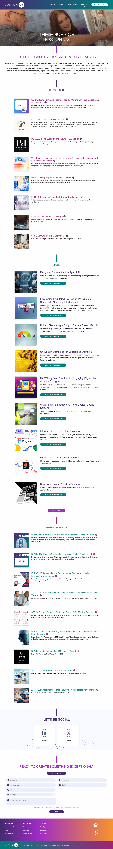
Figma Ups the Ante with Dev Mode (60, 457)
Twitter (68, 741)
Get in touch (43, 833)
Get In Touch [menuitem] (99, 5)
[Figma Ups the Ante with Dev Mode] (26, 414)
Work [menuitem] (61, 5)
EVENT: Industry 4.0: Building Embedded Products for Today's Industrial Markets (65, 632)
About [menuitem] (52, 5)
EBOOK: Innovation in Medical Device (55, 196)
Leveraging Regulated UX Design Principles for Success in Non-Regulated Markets (66, 300)
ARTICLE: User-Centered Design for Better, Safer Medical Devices (62, 612)
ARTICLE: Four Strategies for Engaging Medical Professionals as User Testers (64, 594)
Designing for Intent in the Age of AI (60, 272)
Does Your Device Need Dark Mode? (60, 484)
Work (24, 827)
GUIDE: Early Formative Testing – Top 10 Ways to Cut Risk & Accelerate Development (65, 101)
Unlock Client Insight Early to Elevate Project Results (69, 325)
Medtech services (27, 833)
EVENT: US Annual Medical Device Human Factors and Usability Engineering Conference (61, 574)
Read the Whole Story (53, 283)
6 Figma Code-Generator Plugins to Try (62, 431)
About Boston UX (9, 827)
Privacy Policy (62, 807)
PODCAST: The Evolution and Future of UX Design (55, 138)
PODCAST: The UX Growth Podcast (48, 119)
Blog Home (56, 510)
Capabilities (26, 830)
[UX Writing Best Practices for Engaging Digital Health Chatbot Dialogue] (26, 387)
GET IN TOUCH (56, 773)
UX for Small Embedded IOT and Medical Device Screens (67, 406)
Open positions (9, 833)
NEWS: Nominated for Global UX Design (53, 650)
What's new (43, 830)
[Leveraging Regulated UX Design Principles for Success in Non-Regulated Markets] (26, 308)
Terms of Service (72, 807)
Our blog (42, 827)
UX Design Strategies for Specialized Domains (66, 351)
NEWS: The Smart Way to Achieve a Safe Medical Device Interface (62, 534)
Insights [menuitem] (84, 5)
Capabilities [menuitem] (72, 5)
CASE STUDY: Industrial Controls (48, 235)
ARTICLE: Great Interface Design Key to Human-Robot (63, 689)
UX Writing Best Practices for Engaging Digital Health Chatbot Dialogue (69, 379)
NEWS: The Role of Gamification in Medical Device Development (61, 553)
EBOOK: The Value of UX (47, 216)
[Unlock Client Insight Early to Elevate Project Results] (26, 334)
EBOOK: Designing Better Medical (51, 177)
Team (6, 830)
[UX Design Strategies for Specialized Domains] (26, 361)
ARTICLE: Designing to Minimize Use (51, 670)
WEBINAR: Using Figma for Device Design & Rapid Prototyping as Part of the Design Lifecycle (64, 159)
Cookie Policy (55, 845)
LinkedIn (44, 741)
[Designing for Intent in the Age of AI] (25, 281)
